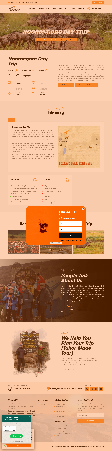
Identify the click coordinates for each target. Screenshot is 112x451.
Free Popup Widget (56, 242)
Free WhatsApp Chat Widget (17, 441)
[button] (30, 416)
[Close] (83, 208)
